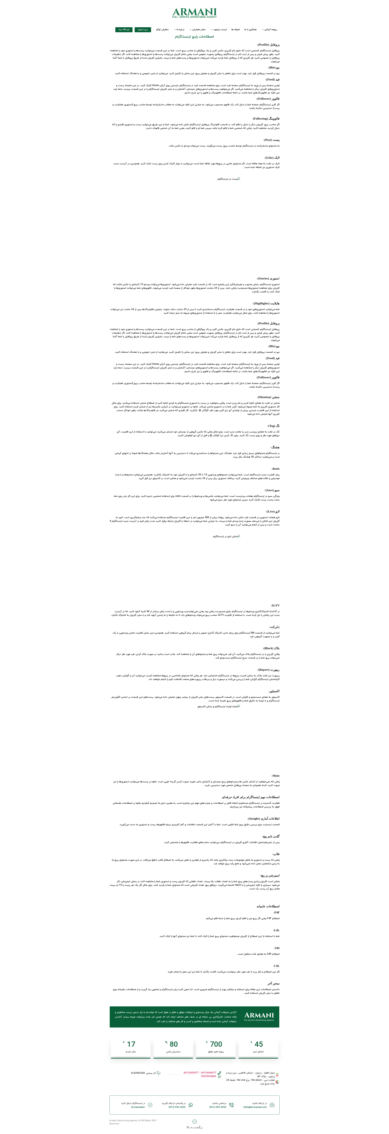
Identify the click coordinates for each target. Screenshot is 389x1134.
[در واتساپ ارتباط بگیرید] (190, 1105)
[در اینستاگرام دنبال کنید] (150, 1105)
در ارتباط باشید (259, 1103)
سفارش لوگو (162, 29)
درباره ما (180, 29)
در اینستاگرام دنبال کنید (133, 1103)
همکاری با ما (250, 29)
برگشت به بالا (194, 1127)
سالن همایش (199, 29)
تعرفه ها (235, 29)
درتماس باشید (219, 1103)
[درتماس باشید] (231, 1105)
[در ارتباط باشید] (272, 1105)
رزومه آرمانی (270, 29)
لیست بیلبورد (220, 29)
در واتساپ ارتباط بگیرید (174, 1103)
